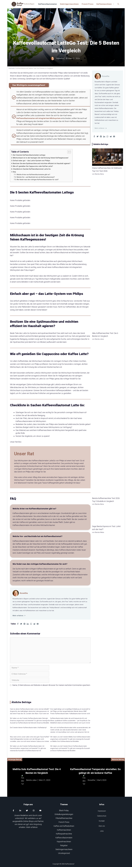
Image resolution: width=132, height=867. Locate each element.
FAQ (14, 172)
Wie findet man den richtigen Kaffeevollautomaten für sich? (38, 180)
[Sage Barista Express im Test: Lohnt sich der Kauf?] (107, 516)
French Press (87, 4)
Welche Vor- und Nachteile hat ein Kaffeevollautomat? (36, 177)
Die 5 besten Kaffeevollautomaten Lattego (29, 155)
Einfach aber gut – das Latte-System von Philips (31, 161)
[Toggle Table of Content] (68, 152)
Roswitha (24, 593)
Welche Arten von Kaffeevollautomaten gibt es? (33, 174)
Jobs (102, 831)
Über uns (102, 826)
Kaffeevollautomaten (47, 4)
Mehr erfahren (32, 827)
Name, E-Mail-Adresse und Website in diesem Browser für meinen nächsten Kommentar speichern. (51, 685)
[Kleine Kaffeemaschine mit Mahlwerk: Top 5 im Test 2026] (107, 157)
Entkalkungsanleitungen (64, 814)
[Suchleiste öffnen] (118, 4)
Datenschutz (101, 816)
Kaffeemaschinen (104, 4)
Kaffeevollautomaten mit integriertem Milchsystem (38, 118)
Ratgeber (64, 845)
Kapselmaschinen (64, 841)
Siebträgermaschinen (69, 4)
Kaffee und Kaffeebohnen (64, 826)
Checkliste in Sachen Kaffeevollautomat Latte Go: (32, 169)
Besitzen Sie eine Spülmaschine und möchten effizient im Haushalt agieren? (41, 163)
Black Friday (64, 810)
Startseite (11, 68)
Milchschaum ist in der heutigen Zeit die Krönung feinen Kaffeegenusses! (40, 158)
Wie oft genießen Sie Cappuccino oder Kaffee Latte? (33, 166)
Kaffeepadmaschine (64, 834)
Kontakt (102, 821)
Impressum (102, 811)
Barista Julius (31, 780)
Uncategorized (64, 853)
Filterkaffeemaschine (64, 818)
